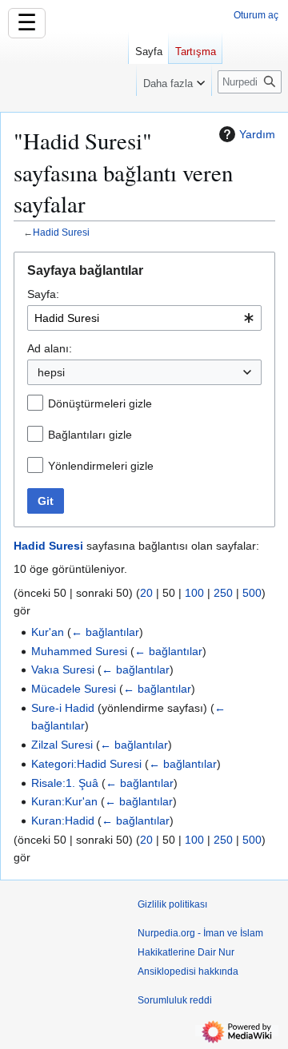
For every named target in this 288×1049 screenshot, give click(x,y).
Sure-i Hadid (62, 707)
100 (194, 592)
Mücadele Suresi (73, 688)
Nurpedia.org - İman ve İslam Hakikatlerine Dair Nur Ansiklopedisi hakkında (200, 952)
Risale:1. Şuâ (64, 783)
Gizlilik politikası (172, 904)
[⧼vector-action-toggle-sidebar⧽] (64, 70)
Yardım (257, 134)
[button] (174, 80)
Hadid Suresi (61, 232)
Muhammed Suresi (79, 651)
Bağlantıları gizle (90, 434)
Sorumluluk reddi (175, 1000)
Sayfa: (43, 294)
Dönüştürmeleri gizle (100, 403)
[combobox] (144, 318)
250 (223, 592)
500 (252, 592)
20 (146, 592)
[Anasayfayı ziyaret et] (64, 64)
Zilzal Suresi (62, 744)
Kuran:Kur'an (64, 801)
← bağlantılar (105, 632)
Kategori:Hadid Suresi (86, 763)
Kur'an (47, 632)
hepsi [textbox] (51, 372)
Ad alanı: (49, 348)
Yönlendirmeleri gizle (101, 465)
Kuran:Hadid (62, 820)
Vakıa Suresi (62, 669)
